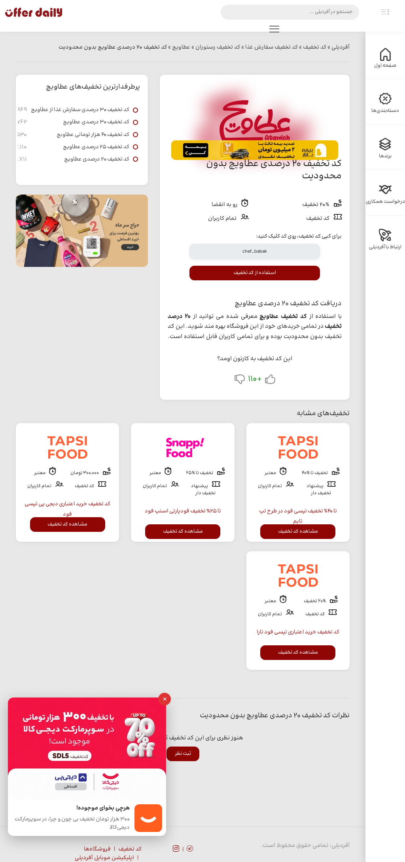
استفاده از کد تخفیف (254, 273)
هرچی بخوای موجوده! (103, 808)
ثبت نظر (183, 754)
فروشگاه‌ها (97, 849)
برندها (385, 156)
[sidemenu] (385, 12)
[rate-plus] (270, 381)
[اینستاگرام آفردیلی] (176, 849)
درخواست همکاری (385, 202)
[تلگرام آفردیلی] (190, 849)
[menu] (274, 31)
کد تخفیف (130, 849)
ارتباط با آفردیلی (385, 247)
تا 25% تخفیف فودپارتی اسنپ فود (183, 511)
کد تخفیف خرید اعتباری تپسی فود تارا (298, 632)
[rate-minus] (240, 381)
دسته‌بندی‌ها (385, 111)
